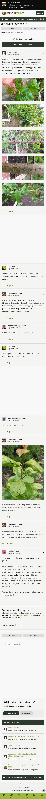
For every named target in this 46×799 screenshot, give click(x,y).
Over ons (23, 784)
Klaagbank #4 (13, 728)
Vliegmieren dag (14, 745)
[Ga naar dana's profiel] (4, 53)
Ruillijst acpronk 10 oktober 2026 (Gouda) (23, 736)
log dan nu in (25, 615)
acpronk (15, 731)
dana (3, 32)
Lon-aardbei (16, 770)
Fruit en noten (22, 32)
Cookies (26, 788)
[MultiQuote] (3, 211)
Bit (8, 267)
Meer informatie (6, 5)
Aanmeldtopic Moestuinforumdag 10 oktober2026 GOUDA (22, 755)
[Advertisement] (23, 239)
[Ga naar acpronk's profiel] (5, 729)
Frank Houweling (13, 326)
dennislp (10, 551)
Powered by (23, 791)
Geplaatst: (27, 731)
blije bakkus (12, 293)
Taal (18, 788)
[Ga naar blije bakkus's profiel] (4, 294)
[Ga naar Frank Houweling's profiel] (4, 327)
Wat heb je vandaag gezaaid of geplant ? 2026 (23, 766)
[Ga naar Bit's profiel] (4, 268)
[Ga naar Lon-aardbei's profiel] (5, 767)
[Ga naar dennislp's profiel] (4, 552)
